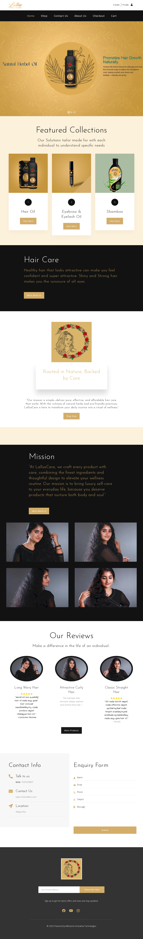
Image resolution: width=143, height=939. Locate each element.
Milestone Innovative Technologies (81, 926)
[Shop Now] (71, 173)
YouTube (71, 911)
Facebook (64, 911)
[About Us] (28, 173)
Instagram (78, 911)
